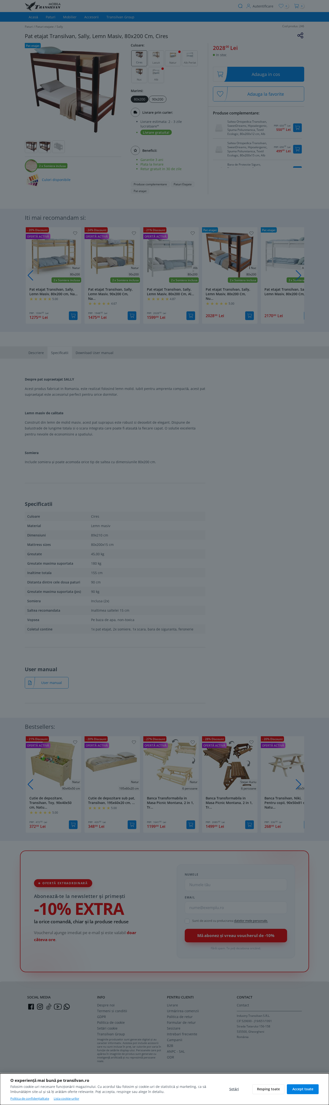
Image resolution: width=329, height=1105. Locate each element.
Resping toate (268, 1089)
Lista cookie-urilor (66, 1098)
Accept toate (302, 1089)
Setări (234, 1089)
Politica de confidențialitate (29, 1098)
